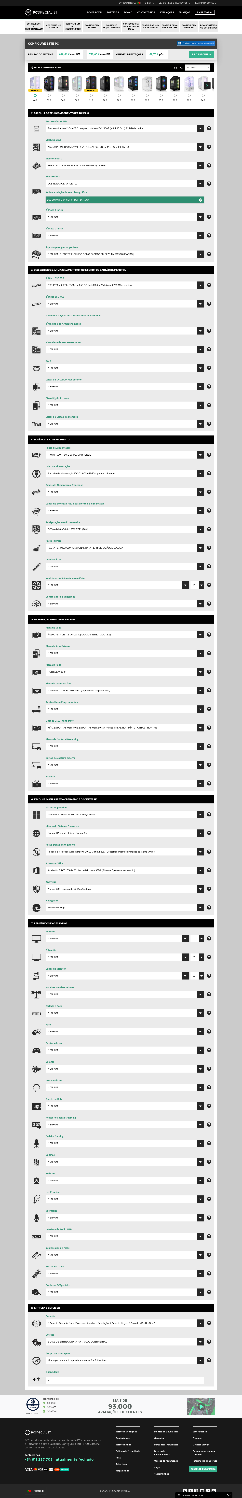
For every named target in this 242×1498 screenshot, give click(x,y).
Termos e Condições (126, 1431)
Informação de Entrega (205, 1460)
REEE (118, 1457)
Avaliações (167, 12)
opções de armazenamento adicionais (74, 315)
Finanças (184, 12)
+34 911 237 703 (39, 1459)
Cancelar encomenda (203, 1469)
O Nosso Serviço (201, 1444)
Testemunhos (161, 1473)
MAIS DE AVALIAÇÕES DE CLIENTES (120, 1406)
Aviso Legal (121, 1464)
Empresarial (205, 12)
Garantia (159, 1438)
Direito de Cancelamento (162, 1453)
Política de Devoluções (166, 1431)
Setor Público (200, 1431)
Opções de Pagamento (166, 1460)
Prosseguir (202, 54)
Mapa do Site (122, 1470)
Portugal (38, 1490)
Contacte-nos (123, 1438)
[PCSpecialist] (41, 12)
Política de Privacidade (128, 1451)
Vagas (157, 1467)
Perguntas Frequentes (166, 1444)
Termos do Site (123, 1444)
